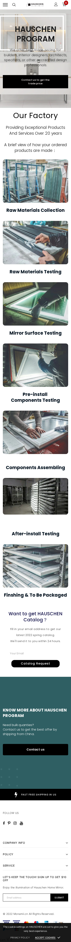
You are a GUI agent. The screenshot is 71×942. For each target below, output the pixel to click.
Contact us (35, 749)
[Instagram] (15, 823)
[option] (35, 794)
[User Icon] (56, 5)
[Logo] (35, 5)
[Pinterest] (9, 823)
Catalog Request (35, 663)
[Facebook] (4, 823)
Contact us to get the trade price (35, 81)
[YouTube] (21, 823)
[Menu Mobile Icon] (5, 4)
